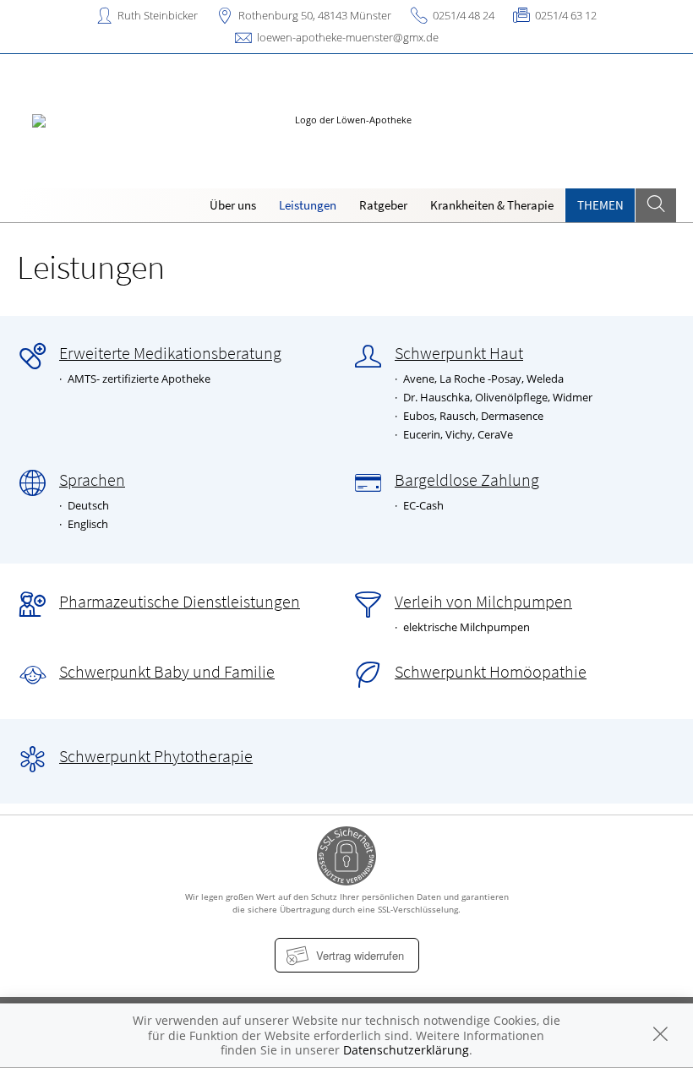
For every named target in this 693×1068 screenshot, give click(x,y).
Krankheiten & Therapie (492, 205)
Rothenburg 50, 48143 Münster (314, 15)
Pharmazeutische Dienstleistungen (179, 601)
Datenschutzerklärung (406, 1050)
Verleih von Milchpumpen (483, 601)
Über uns (233, 205)
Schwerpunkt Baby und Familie (167, 672)
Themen (600, 205)
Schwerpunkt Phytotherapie (156, 756)
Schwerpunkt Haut (459, 353)
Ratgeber (383, 205)
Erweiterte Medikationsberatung (170, 353)
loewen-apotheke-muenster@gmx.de (348, 37)
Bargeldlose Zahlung (467, 480)
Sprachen (92, 480)
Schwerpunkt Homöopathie (491, 672)
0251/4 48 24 (463, 15)
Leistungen (307, 205)
